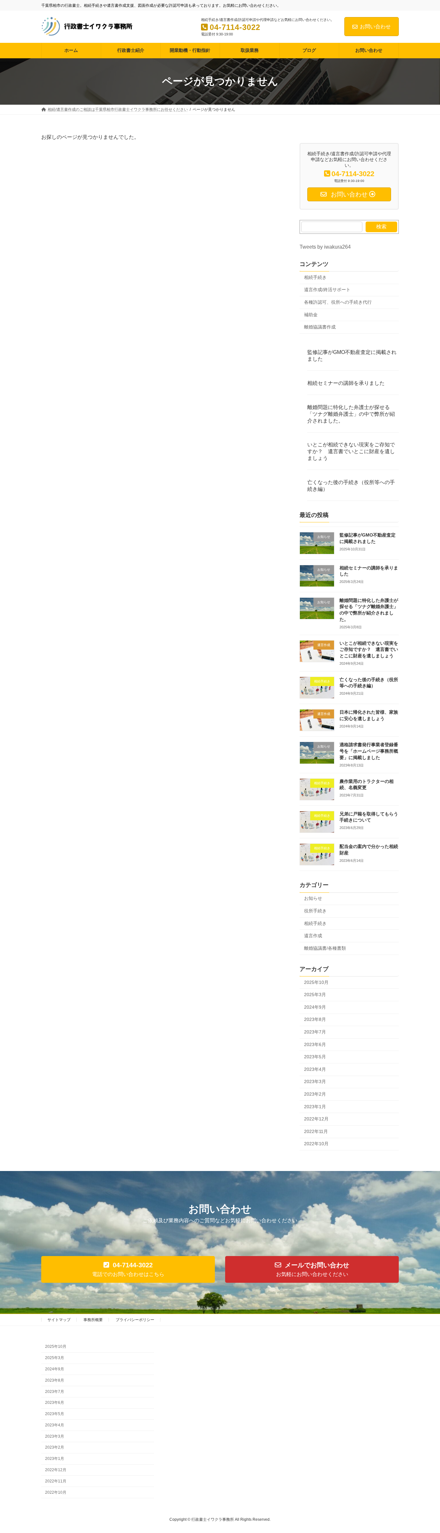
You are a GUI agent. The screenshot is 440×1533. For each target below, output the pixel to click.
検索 (381, 226)
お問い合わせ (375, 26)
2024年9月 (315, 1006)
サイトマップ (59, 1320)
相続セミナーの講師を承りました (346, 383)
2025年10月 (316, 982)
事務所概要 (93, 1320)
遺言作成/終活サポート (327, 289)
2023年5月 (315, 1056)
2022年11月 (316, 1131)
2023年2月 (315, 1094)
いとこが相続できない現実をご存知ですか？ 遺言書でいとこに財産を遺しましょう (351, 451)
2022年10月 (316, 1143)
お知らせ (313, 898)
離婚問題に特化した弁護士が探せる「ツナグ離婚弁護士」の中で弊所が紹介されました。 (351, 413)
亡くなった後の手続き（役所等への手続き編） (351, 486)
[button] (128, 1269)
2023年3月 (315, 1081)
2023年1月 (315, 1106)
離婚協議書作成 (320, 326)
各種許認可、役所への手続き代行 (338, 302)
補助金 (311, 314)
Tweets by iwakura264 (325, 246)
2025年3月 (315, 994)
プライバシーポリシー (135, 1320)
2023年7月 (315, 1031)
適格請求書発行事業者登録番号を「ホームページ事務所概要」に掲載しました (369, 751)
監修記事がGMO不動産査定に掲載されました (352, 355)
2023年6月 (315, 1044)
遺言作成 (313, 935)
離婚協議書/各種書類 (325, 947)
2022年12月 (316, 1118)
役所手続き (315, 910)
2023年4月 (315, 1068)
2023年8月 (315, 1019)
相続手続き (315, 277)
